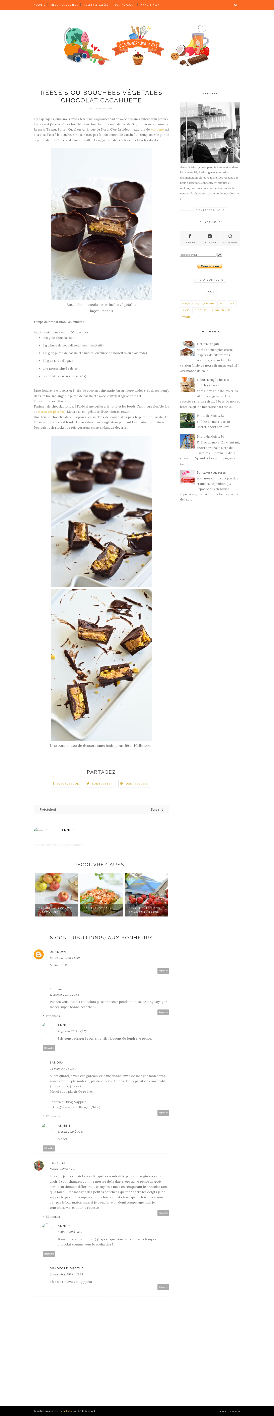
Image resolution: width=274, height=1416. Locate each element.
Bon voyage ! (125, 4)
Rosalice (58, 1163)
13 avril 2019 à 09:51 (70, 1131)
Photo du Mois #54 (210, 436)
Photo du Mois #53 (210, 416)
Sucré (185, 310)
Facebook (190, 242)
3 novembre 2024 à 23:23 (66, 1274)
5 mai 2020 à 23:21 (70, 1232)
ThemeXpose (65, 1410)
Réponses (53, 1016)
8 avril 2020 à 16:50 (62, 1169)
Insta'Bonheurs (210, 279)
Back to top (229, 1411)
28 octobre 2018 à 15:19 (64, 958)
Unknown (59, 952)
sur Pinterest (137, 783)
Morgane (157, 129)
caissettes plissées (51, 412)
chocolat (201, 310)
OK (219, 254)
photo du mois (221, 310)
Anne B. (69, 830)
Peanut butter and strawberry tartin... (100, 910)
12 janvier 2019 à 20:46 (64, 994)
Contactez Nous (210, 210)
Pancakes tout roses (211, 472)
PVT (222, 303)
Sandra (57, 1062)
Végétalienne (71, 845)
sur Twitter (102, 783)
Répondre (163, 971)
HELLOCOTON (230, 242)
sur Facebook (68, 783)
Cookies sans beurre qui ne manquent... (145, 910)
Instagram (210, 242)
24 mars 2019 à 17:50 (63, 1069)
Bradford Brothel (68, 1268)
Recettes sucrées (64, 4)
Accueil (39, 4)
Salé (231, 303)
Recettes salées (96, 4)
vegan (186, 317)
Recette (52, 845)
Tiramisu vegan (208, 344)
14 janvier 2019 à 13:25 (72, 1031)
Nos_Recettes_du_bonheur (198, 303)
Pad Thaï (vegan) (52, 908)
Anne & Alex (150, 4)
